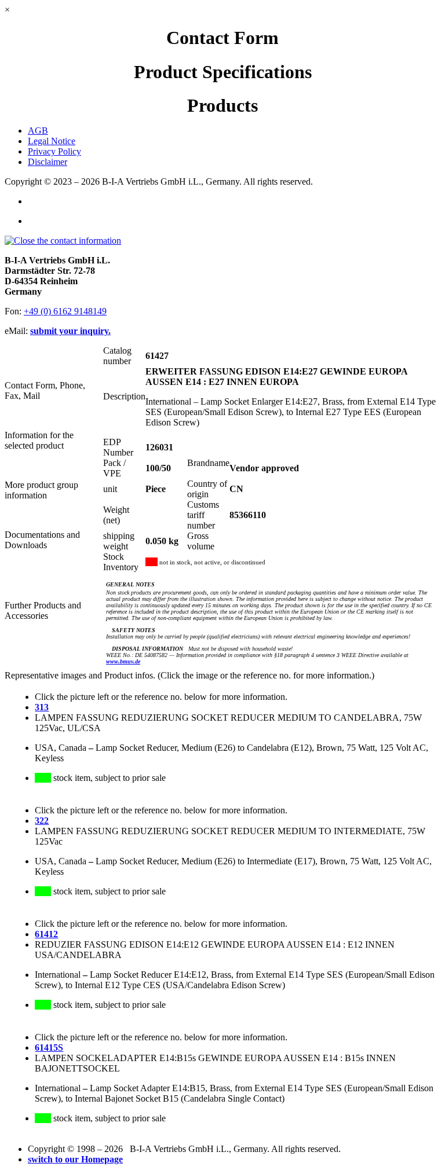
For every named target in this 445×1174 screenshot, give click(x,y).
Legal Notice (51, 141)
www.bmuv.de (123, 661)
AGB (38, 130)
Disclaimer (47, 162)
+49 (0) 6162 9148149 (65, 311)
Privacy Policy (54, 151)
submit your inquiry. (70, 331)
